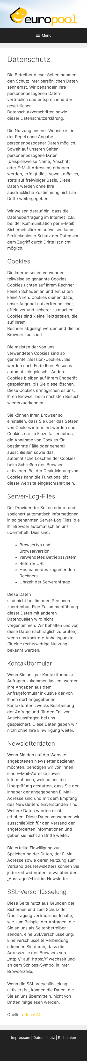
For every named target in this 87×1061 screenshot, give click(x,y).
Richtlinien (67, 1037)
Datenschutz (44, 1037)
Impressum (20, 1037)
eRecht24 (31, 1014)
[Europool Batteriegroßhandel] (43, 16)
